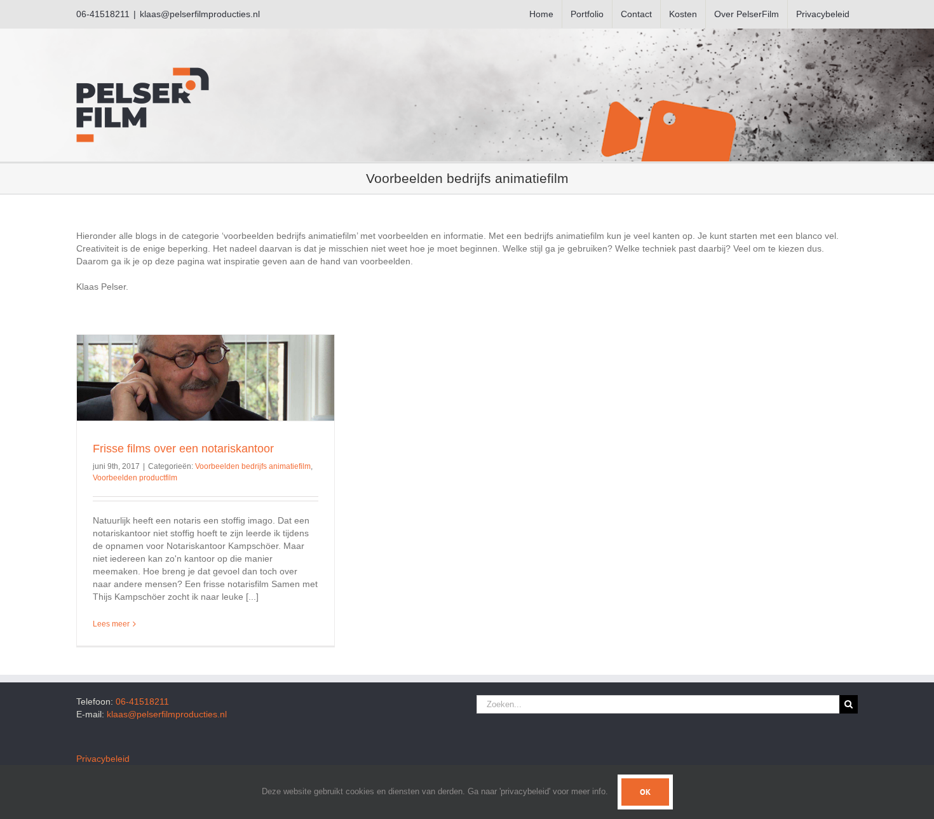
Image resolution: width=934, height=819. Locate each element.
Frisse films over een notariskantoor (183, 448)
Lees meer (111, 623)
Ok (645, 792)
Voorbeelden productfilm (135, 477)
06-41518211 (142, 701)
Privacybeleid (103, 759)
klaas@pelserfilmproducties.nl (200, 14)
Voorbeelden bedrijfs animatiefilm (253, 466)
